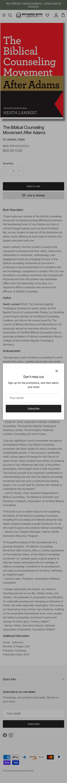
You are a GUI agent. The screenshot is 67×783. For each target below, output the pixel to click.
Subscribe (33, 408)
